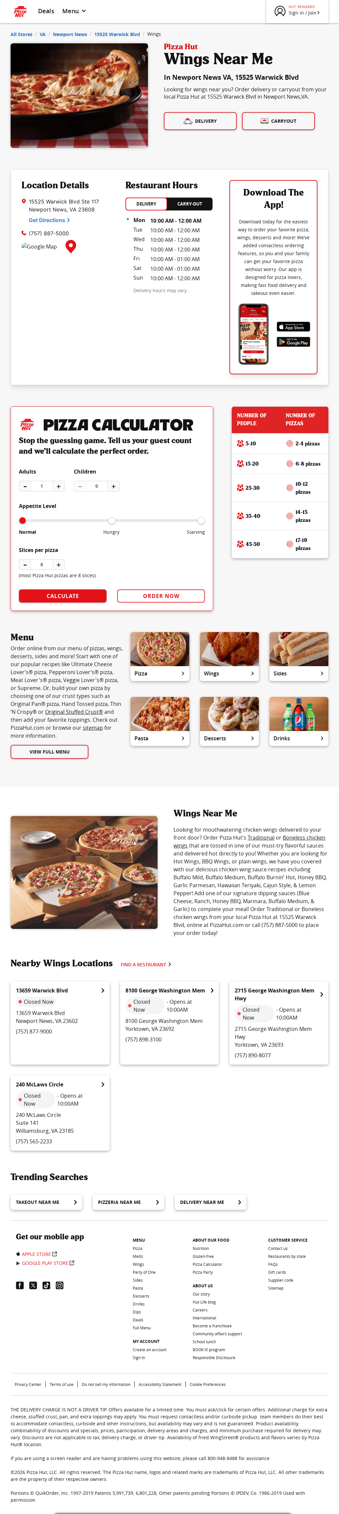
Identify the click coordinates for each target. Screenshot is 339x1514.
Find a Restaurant (143, 964)
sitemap (93, 727)
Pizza (140, 673)
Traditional (261, 837)
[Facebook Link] (22, 1285)
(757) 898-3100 (143, 1039)
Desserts (215, 738)
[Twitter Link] (35, 1285)
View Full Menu (49, 752)
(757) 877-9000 (34, 1031)
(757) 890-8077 (253, 1055)
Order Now (161, 596)
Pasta (141, 738)
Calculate (63, 596)
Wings (211, 673)
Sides (280, 673)
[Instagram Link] (62, 1285)
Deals (46, 11)
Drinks (281, 738)
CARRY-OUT (189, 204)
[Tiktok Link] (49, 1285)
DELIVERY (146, 204)
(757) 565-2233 (34, 1141)
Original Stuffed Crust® (74, 711)
